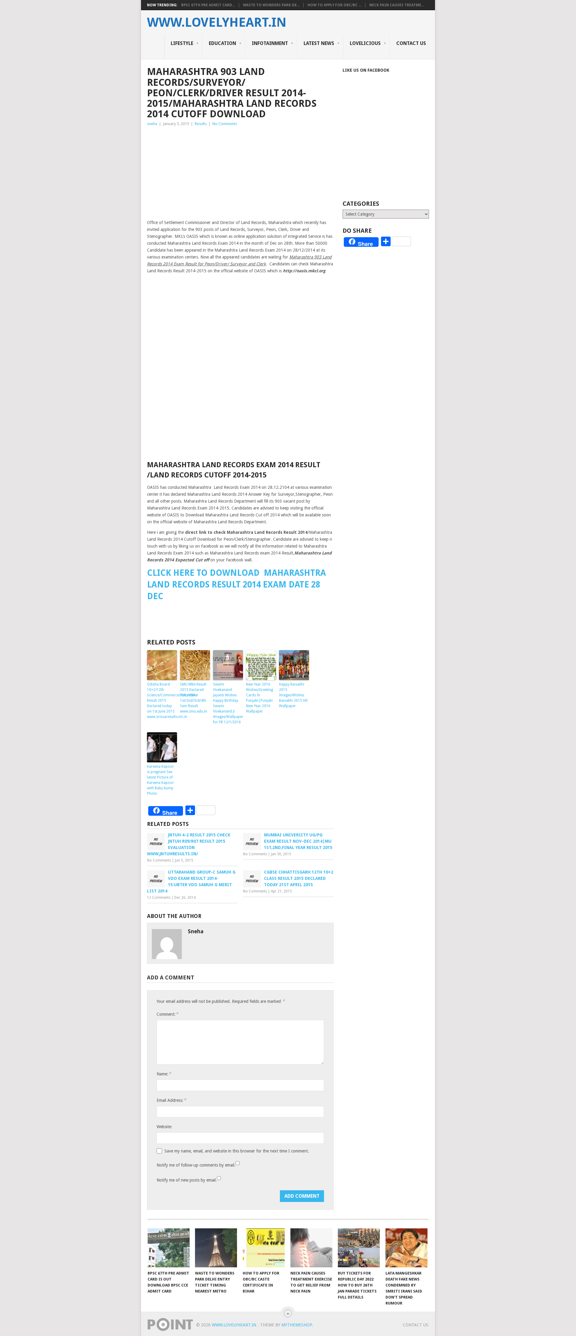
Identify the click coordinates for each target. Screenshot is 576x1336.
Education (222, 43)
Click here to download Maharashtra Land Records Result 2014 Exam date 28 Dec (236, 584)
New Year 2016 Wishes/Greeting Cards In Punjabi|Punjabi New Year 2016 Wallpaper (259, 697)
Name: (164, 1074)
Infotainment (270, 43)
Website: (164, 1126)
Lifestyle (182, 43)
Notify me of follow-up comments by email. (196, 1165)
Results (201, 123)
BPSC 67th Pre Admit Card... (208, 5)
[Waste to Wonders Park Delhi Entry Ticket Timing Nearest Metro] (216, 1247)
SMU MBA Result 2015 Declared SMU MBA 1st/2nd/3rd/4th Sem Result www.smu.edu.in (193, 697)
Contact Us (411, 43)
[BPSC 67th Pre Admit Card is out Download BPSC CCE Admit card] (169, 1247)
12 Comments (158, 897)
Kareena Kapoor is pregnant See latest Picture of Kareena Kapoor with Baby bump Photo (160, 780)
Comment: (167, 1014)
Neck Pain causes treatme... (396, 5)
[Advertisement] (240, 172)
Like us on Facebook (366, 70)
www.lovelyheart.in (216, 22)
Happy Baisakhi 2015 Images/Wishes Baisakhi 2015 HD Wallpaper (293, 695)
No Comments (224, 123)
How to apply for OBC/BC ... (334, 5)
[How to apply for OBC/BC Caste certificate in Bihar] (264, 1247)
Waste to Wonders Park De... (271, 5)
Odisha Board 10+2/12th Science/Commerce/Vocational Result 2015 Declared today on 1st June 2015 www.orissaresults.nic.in (162, 700)
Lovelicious (365, 43)
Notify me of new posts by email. (187, 1180)
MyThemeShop (296, 1325)
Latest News (319, 43)
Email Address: (171, 1100)
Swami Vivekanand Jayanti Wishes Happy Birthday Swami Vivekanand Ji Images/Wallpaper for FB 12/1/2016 (228, 703)
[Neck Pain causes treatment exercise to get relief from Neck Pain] (311, 1247)
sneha (152, 123)
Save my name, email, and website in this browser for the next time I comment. (236, 1151)
